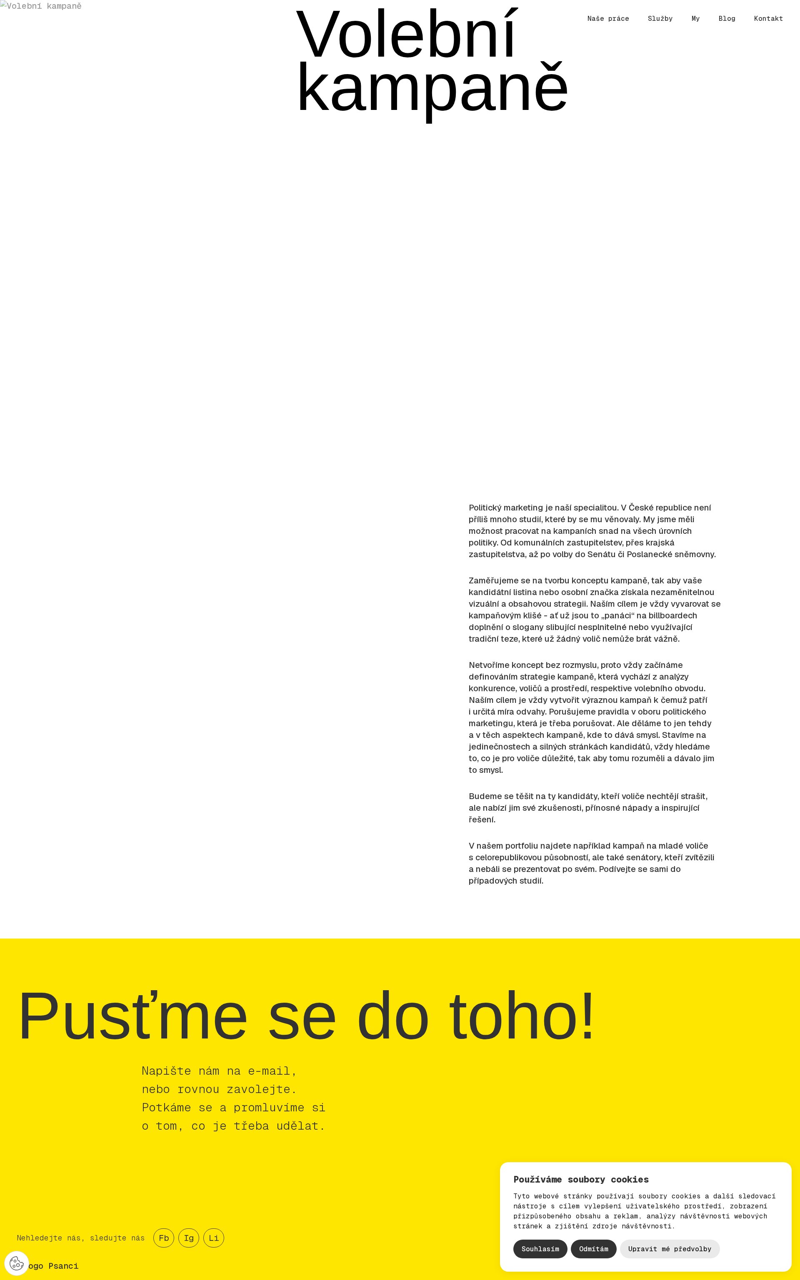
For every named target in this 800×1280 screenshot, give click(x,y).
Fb (164, 1238)
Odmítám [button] (593, 1249)
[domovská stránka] (61, 19)
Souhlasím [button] (540, 1249)
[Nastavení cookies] (16, 1263)
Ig (189, 1238)
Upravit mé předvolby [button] (670, 1249)
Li (214, 1238)
